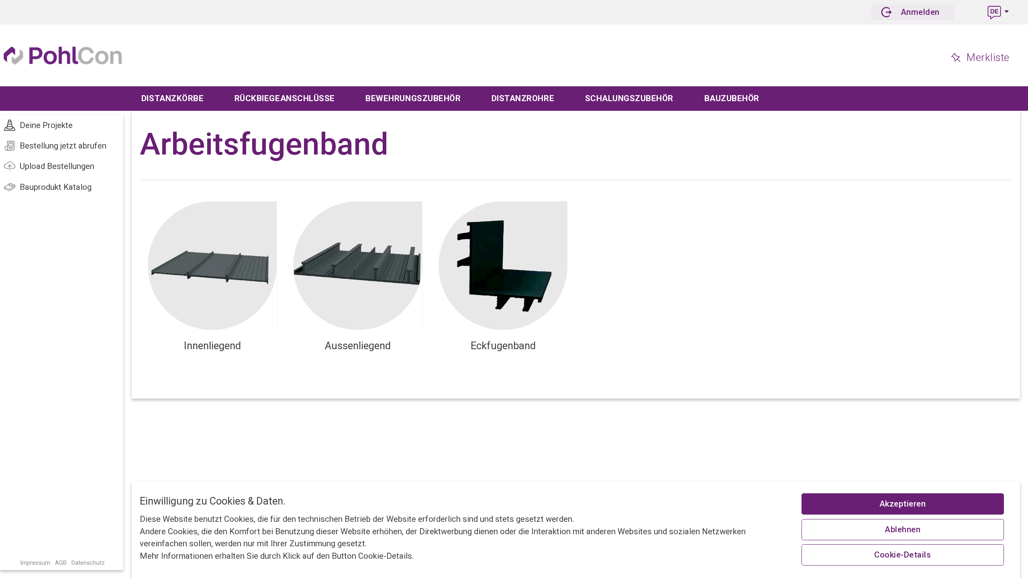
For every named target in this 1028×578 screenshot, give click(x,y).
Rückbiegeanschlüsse (285, 98)
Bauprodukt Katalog (56, 187)
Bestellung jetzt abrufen (63, 146)
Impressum (35, 562)
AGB (61, 562)
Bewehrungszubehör (413, 98)
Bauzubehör (731, 98)
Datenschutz (88, 562)
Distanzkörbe (172, 98)
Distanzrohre (523, 98)
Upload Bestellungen (57, 166)
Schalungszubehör (629, 98)
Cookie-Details (902, 555)
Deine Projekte (46, 125)
